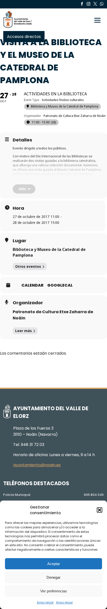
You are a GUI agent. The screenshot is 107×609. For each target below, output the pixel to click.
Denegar (53, 577)
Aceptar (53, 564)
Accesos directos (24, 36)
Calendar (32, 285)
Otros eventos (28, 266)
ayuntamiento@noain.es (37, 465)
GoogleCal (60, 285)
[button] (99, 510)
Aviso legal (45, 602)
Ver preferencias (53, 591)
